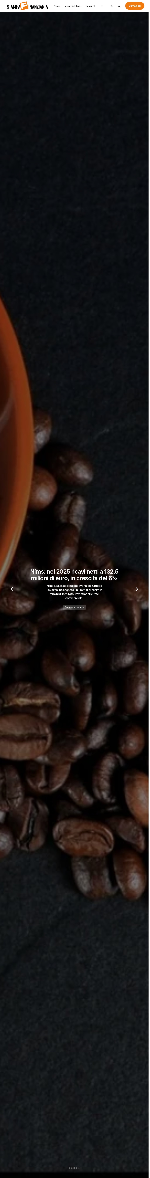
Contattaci (135, 5)
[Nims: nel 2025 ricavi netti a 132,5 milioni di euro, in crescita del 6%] (74, 589)
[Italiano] (101, 6)
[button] (112, 6)
